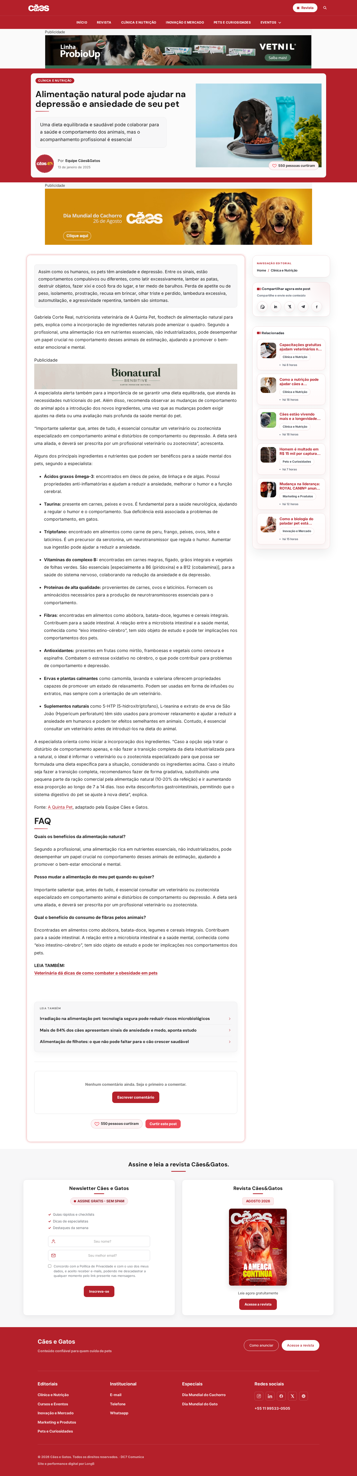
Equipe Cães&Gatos (82, 160)
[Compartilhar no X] (289, 306)
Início (81, 22)
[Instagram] (259, 1396)
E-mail (115, 1394)
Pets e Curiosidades (232, 22)
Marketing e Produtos (57, 1422)
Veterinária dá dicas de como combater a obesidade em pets (96, 973)
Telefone (118, 1404)
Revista (104, 22)
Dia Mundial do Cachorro (204, 1394)
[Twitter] (292, 1396)
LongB (89, 1464)
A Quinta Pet (60, 807)
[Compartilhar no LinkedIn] (276, 306)
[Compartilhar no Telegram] (303, 306)
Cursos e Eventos (53, 1404)
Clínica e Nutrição (55, 80)
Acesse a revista (258, 1304)
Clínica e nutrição (138, 22)
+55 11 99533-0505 (272, 1408)
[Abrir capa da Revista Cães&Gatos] (258, 1247)
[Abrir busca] (325, 7)
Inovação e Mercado (185, 22)
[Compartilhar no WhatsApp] (262, 306)
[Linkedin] (270, 1396)
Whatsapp (119, 1413)
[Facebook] (281, 1396)
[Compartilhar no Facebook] (316, 306)
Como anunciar (261, 1345)
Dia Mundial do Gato (200, 1404)
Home (261, 270)
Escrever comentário (135, 1097)
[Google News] (303, 1396)
